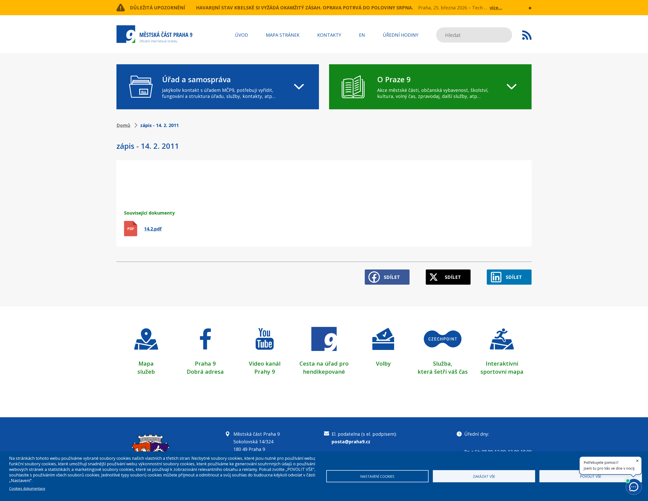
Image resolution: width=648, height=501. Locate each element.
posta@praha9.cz (351, 442)
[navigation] (217, 86)
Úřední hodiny (400, 35)
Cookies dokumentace (27, 488)
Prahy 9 (264, 371)
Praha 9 (205, 363)
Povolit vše (590, 476)
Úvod (241, 35)
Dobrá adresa (205, 371)
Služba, (442, 363)
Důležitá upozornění (157, 8)
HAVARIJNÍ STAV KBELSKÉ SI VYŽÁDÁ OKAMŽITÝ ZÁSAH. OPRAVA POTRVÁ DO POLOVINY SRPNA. (304, 8)
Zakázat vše (484, 476)
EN (362, 35)
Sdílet (392, 277)
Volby (383, 363)
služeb (146, 371)
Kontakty (329, 35)
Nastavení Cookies (377, 476)
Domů (123, 125)
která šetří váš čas (443, 371)
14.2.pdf (153, 229)
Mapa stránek (282, 35)
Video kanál (264, 363)
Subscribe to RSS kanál (527, 35)
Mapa (146, 363)
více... (496, 8)
